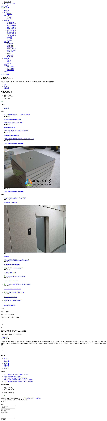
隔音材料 (6, 58)
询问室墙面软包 (11, 30)
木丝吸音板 (10, 56)
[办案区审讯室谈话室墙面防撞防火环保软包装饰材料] (19, 139)
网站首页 (6, 10)
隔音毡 (9, 61)
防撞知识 (9, 19)
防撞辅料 (9, 40)
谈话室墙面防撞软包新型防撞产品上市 (11, 202)
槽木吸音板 (10, 43)
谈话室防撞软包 (11, 25)
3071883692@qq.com (9, 3)
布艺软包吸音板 (11, 48)
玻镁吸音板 (10, 47)
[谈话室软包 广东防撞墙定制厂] (13, 300)
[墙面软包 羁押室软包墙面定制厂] (13, 122)
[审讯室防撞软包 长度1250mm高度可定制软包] (17, 114)
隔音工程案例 (10, 70)
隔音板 (9, 60)
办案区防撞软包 (11, 28)
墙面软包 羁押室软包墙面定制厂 (10, 127)
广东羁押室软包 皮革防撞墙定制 (10, 272)
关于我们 (6, 12)
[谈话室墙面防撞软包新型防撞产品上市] (15, 198)
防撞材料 (6, 20)
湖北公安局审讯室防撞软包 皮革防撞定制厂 (12, 264)
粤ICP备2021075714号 (28, 398)
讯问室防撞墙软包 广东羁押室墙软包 (11, 280)
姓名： (2, 404)
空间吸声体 (10, 51)
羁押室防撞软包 (11, 33)
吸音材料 (6, 42)
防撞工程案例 (10, 68)
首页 (5, 84)
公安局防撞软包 (11, 35)
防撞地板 (9, 38)
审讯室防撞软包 (11, 23)
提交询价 (3, 419)
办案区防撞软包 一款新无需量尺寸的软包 (12, 135)
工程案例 (6, 65)
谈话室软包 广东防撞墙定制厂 (9, 305)
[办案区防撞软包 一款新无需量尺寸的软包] (16, 131)
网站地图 (38, 398)
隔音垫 (9, 63)
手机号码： (4, 407)
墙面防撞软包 (10, 22)
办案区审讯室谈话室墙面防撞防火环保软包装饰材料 (14, 143)
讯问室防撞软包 (11, 32)
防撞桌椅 (9, 37)
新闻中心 (6, 15)
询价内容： (4, 411)
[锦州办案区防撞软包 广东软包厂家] (14, 292)
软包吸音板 (10, 55)
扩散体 (9, 53)
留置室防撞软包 (11, 27)
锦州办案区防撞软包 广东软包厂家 (10, 297)
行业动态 (9, 17)
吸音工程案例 (10, 66)
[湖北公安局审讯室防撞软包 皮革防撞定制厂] (16, 260)
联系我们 (6, 71)
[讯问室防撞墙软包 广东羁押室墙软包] (14, 276)
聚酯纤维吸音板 (11, 50)
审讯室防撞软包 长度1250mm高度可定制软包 (12, 119)
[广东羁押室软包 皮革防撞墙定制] (13, 268)
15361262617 (7, 2)
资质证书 (9, 14)
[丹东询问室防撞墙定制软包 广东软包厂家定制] (17, 284)
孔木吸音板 (10, 45)
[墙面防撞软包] (35, 252)
